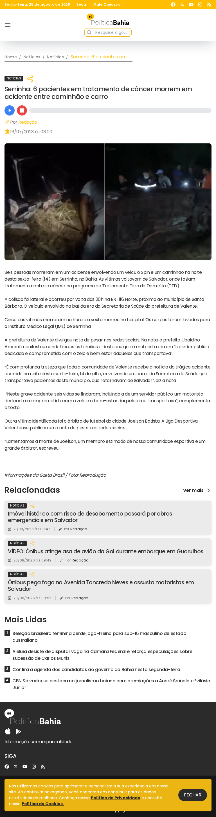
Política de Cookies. (43, 804)
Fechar (192, 795)
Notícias (14, 78)
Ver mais (193, 490)
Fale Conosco (107, 4)
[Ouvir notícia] (9, 110)
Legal (82, 4)
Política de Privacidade (115, 798)
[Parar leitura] (22, 110)
